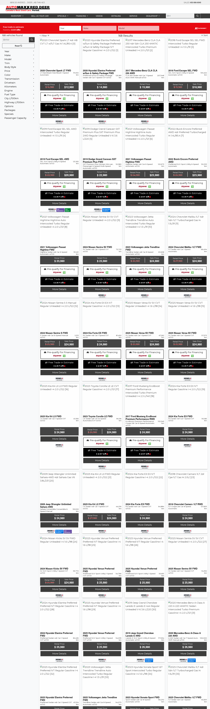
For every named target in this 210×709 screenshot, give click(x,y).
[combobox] (70, 27)
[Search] (197, 15)
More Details (59, 115)
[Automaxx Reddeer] (28, 8)
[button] (17, 16)
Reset (17, 46)
